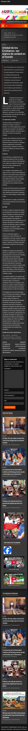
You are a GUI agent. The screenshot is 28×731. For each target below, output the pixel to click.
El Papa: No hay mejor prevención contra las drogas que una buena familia (13, 440)
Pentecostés (18, 337)
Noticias (4, 44)
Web (5, 400)
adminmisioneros (16, 444)
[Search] (23, 25)
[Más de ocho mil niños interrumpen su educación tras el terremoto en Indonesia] (14, 700)
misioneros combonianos (8, 337)
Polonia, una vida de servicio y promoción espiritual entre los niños (12, 503)
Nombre (6, 390)
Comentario (7, 368)
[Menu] (6, 26)
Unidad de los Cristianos (16, 338)
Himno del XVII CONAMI (14, 569)
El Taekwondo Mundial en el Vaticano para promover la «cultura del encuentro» (8, 347)
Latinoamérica (14, 335)
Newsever (16, 729)
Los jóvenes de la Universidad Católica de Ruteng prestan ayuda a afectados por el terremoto (14, 472)
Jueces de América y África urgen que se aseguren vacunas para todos (19, 346)
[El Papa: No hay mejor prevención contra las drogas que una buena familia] (14, 425)
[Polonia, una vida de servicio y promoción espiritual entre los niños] (14, 488)
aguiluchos (8, 335)
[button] (6, 26)
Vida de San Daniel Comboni (14, 585)
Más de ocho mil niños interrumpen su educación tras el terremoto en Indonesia (14, 715)
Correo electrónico (9, 395)
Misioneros (6, 60)
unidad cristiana (6, 338)
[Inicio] (3, 26)
